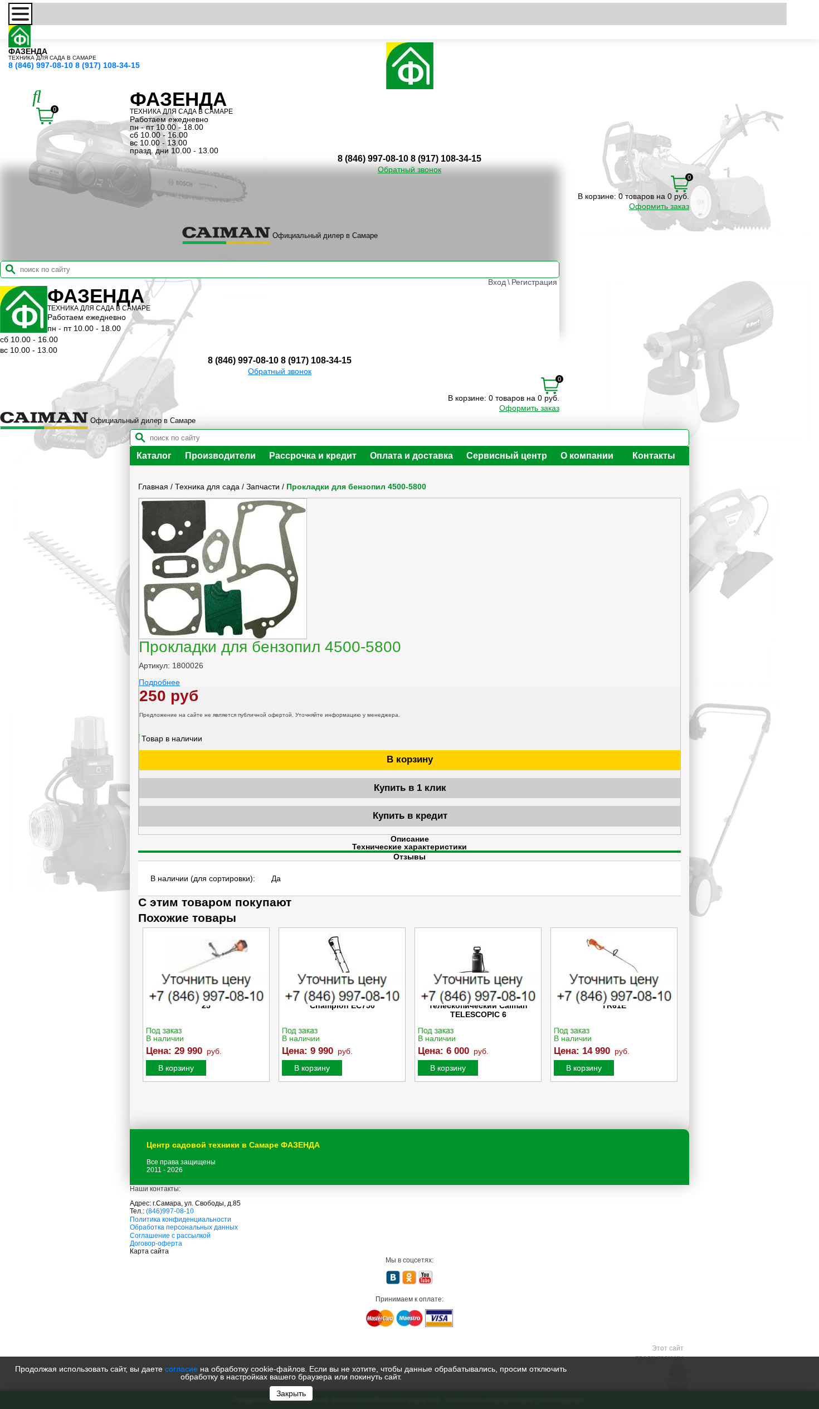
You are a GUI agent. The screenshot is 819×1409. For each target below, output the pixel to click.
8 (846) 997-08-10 (40, 65)
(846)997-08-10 (170, 1211)
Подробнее (159, 682)
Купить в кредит (410, 815)
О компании (586, 455)
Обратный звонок (409, 169)
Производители (220, 455)
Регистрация (534, 282)
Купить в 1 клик (410, 788)
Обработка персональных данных (184, 1227)
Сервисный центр (506, 455)
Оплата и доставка (411, 455)
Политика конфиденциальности (180, 1219)
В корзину (410, 759)
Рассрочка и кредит (313, 455)
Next (671, 1016)
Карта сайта (149, 1251)
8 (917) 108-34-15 (107, 65)
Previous (147, 1016)
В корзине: (597, 196)
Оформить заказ (659, 206)
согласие (181, 1368)
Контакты (653, 455)
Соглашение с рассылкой (170, 1236)
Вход (497, 282)
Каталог (154, 455)
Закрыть (291, 1393)
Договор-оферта (156, 1243)
